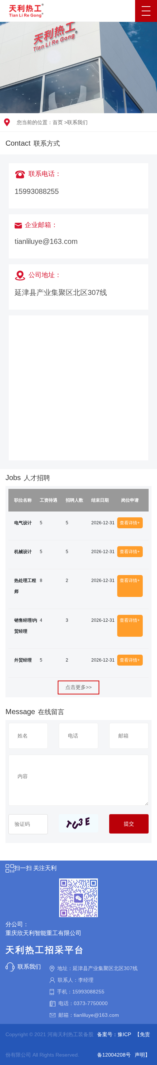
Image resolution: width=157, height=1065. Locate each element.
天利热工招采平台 (44, 950)
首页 (58, 122)
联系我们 (77, 122)
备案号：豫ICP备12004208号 (114, 1044)
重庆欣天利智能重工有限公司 (43, 933)
